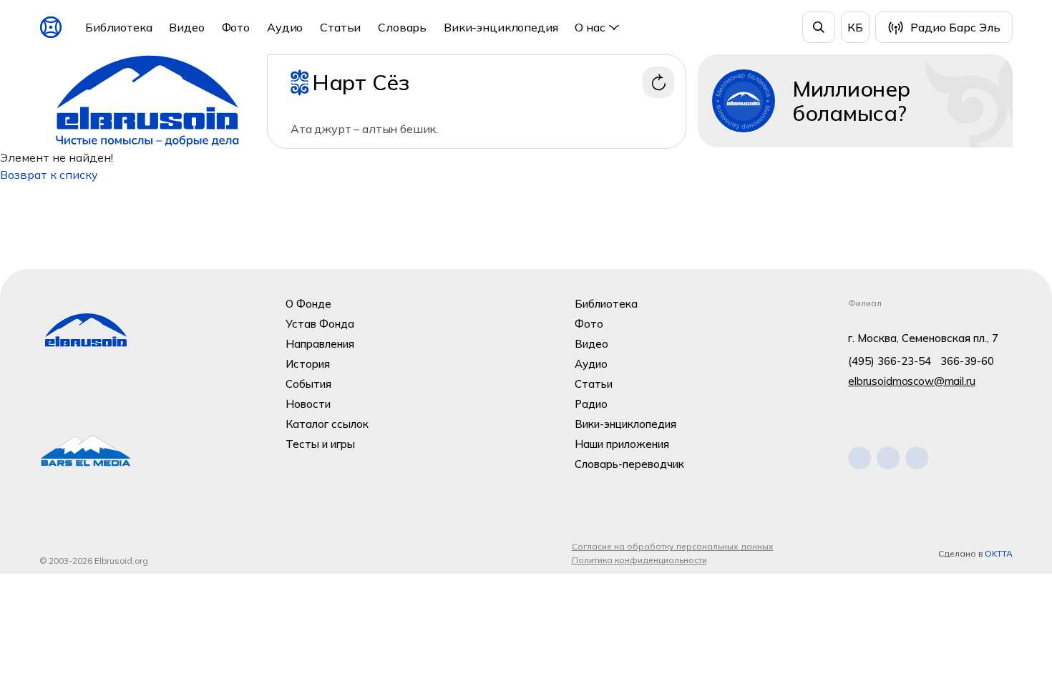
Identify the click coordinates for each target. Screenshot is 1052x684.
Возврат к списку (49, 174)
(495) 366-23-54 (889, 361)
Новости (308, 404)
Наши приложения (622, 444)
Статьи (340, 27)
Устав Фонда (320, 324)
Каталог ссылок (327, 424)
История (308, 364)
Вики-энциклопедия (500, 27)
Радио (591, 404)
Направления (320, 344)
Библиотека (118, 27)
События (308, 384)
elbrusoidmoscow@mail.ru (911, 381)
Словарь (402, 27)
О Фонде (308, 304)
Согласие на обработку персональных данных (673, 546)
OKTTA (999, 553)
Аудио (285, 27)
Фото (236, 27)
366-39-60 (967, 361)
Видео (186, 27)
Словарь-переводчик (629, 464)
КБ (855, 27)
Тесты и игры (320, 444)
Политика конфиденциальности (639, 559)
